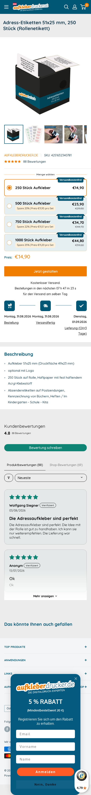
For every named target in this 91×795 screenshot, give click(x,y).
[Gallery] (45, 93)
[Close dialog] (75, 678)
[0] (83, 6)
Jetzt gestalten (46, 271)
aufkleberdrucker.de (21, 155)
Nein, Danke (45, 784)
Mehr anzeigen (43, 596)
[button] (45, 187)
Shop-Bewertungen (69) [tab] (66, 465)
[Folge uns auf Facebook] (7, 729)
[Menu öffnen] (6, 7)
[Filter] (8, 478)
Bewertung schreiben (45, 448)
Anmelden (46, 772)
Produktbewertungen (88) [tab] (25, 465)
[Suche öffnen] (66, 7)
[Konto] (75, 7)
